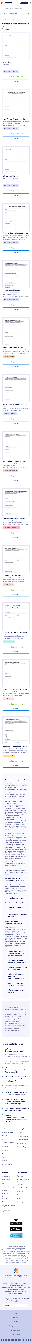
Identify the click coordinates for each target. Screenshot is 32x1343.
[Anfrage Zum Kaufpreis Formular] (16, 730)
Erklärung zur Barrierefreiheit (16, 1326)
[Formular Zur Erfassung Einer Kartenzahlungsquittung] (16, 616)
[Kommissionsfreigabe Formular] (16, 445)
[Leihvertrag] (16, 46)
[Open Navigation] (30, 2)
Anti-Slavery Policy (16, 1330)
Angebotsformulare (8, 356)
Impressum (16, 1334)
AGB (16, 1313)
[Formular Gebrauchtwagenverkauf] (16, 217)
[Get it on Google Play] (16, 1223)
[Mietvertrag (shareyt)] (16, 160)
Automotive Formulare (9, 413)
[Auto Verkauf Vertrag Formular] (16, 103)
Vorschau (16, 81)
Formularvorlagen (7, 20)
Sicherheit (16, 1321)
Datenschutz (16, 1317)
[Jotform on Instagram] (26, 1340)
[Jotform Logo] (6, 2)
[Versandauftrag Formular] (16, 559)
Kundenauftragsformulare (15, 25)
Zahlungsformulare (8, 642)
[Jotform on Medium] (12, 1340)
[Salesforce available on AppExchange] (16, 1235)
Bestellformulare (17, 20)
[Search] (3, 8)
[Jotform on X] (6, 1340)
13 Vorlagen (6, 29)
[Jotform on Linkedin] (9, 1340)
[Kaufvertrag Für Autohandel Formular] (16, 388)
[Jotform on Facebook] (2, 1340)
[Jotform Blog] (16, 1340)
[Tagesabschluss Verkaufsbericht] (16, 502)
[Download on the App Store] (16, 1229)
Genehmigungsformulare (10, 470)
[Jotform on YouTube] (23, 1340)
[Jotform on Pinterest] (19, 1340)
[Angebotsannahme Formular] (16, 331)
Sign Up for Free (24, 2)
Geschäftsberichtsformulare (11, 527)
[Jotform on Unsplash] (29, 1340)
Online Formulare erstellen (9, 1287)
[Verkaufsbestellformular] (16, 274)
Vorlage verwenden (16, 77)
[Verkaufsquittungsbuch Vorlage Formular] (16, 673)
